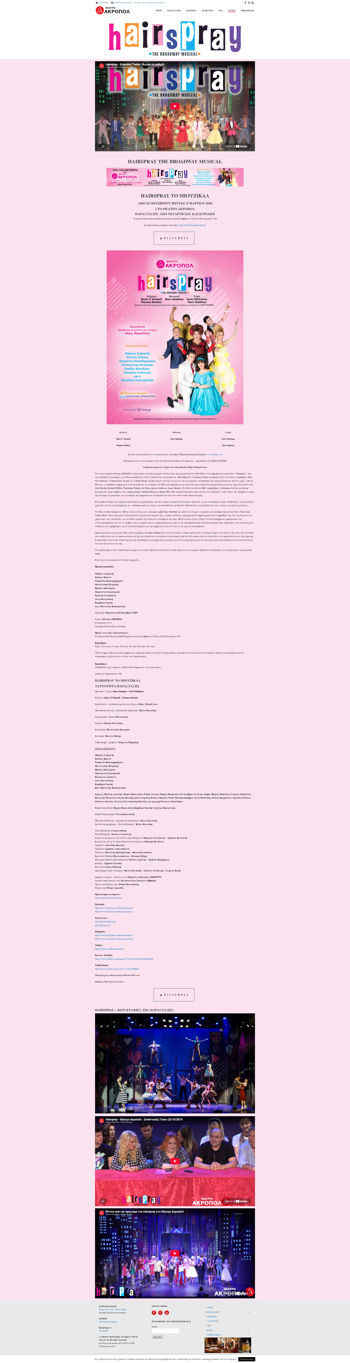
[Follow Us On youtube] (167, 1313)
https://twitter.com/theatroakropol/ (109, 948)
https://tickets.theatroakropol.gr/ (192, 225)
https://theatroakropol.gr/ (105, 921)
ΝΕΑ (221, 10)
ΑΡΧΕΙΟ (231, 10)
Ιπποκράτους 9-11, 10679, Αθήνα (112, 1309)
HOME (159, 10)
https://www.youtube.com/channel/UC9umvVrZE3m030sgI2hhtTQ (124, 958)
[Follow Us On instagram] (160, 1313)
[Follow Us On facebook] (154, 1313)
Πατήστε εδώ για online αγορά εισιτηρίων (149, 2)
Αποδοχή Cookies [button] (247, 1359)
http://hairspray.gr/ (103, 925)
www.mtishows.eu (214, 454)
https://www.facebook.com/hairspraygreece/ (114, 911)
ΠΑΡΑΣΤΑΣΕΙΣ (174, 10)
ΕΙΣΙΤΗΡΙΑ (191, 10)
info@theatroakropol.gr (123, 2)
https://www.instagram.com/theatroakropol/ (113, 935)
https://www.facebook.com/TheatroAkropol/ (114, 907)
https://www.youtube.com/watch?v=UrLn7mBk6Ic (117, 968)
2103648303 (104, 2)
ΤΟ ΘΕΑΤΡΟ (207, 10)
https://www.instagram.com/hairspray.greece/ (114, 938)
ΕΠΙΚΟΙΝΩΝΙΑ (247, 10)
